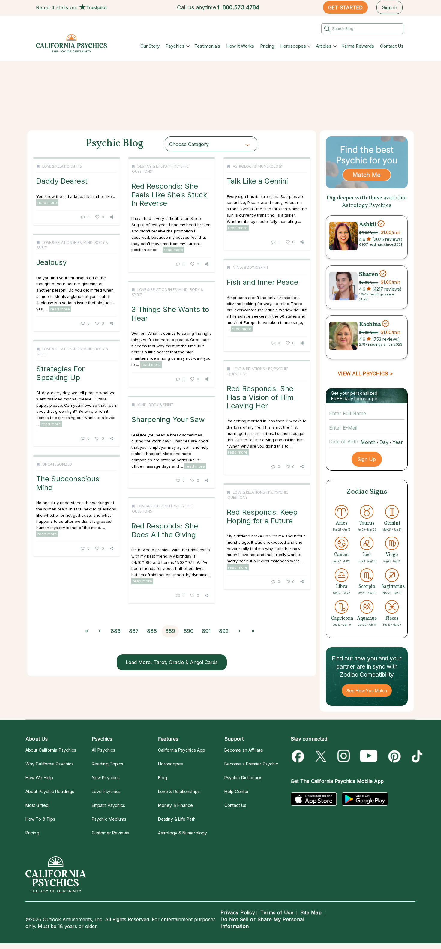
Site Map (311, 912)
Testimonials (207, 46)
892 (224, 631)
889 (170, 631)
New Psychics (106, 777)
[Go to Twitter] (321, 756)
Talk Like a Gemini (257, 181)
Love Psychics (106, 791)
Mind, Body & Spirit (250, 267)
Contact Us (392, 46)
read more (47, 202)
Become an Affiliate (243, 750)
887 (134, 631)
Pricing (267, 46)
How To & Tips (40, 819)
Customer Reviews (110, 832)
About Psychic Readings (50, 791)
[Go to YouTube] (368, 756)
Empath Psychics (108, 805)
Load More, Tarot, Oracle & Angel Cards (172, 662)
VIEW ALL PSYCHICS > (365, 373)
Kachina (370, 324)
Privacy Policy (237, 912)
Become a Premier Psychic (251, 763)
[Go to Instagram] (344, 756)
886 (116, 631)
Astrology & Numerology (258, 166)
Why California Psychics (50, 763)
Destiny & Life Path (154, 166)
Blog (162, 777)
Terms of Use (276, 912)
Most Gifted (37, 805)
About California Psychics (51, 750)
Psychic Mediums (109, 819)
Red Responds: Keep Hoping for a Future (262, 516)
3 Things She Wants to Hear (170, 313)
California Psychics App (181, 750)
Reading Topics (107, 763)
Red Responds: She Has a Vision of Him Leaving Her (260, 397)
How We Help (39, 777)
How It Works (240, 46)
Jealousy (51, 262)
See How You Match (366, 690)
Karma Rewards (357, 46)
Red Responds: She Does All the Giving (164, 530)
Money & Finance (175, 805)
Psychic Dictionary (242, 777)
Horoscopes (293, 46)
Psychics (175, 46)
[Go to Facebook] (299, 756)
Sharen (368, 274)
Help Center (236, 791)
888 (152, 631)
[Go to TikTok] (416, 756)
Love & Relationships (62, 166)
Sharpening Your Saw (168, 419)
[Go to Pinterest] (393, 756)
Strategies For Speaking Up (60, 373)
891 (206, 631)
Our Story (150, 46)
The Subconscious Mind (67, 483)
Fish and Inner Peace (262, 282)
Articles (324, 46)
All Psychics (103, 750)
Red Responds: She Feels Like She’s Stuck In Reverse (169, 195)
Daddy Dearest (62, 181)
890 (189, 631)
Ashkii (367, 224)
